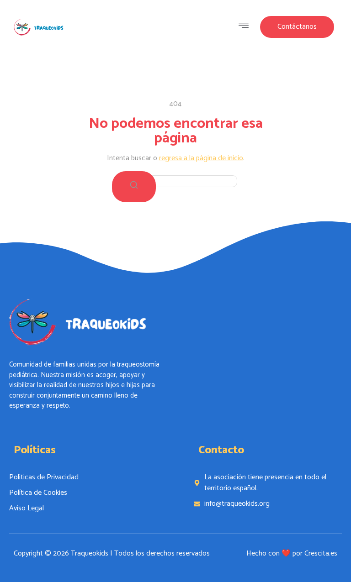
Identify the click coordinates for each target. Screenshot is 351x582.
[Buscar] (134, 186)
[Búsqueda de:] (175, 181)
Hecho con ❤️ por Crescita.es (291, 553)
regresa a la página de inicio (201, 158)
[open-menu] (246, 27)
